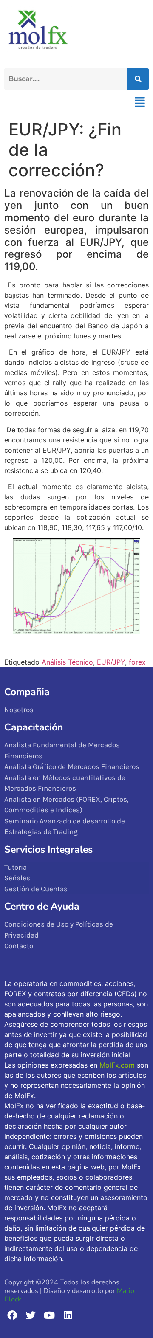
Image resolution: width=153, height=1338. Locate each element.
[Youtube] (49, 1315)
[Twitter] (31, 1315)
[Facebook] (12, 1315)
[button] (139, 102)
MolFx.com (117, 1065)
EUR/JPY (111, 662)
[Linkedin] (68, 1315)
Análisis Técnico (67, 662)
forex (137, 662)
